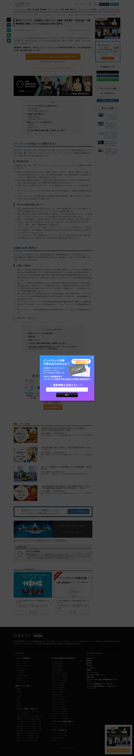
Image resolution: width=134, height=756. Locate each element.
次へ (67, 394)
